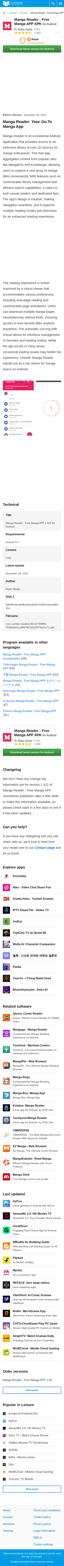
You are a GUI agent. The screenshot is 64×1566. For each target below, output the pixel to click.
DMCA (37, 1537)
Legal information (44, 1530)
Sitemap (8, 1530)
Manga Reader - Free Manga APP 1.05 (27, 1380)
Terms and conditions (46, 1510)
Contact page (44, 847)
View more (32, 1390)
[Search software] (53, 3)
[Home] (4, 13)
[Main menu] (60, 3)
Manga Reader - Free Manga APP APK (35, 733)
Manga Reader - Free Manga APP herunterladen (24, 656)
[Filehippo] (13, 3)
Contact (8, 1517)
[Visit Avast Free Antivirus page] (32, 40)
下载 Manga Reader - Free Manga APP (27, 674)
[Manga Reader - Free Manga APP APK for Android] (7, 26)
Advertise (9, 1523)
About (6, 1510)
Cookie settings (43, 1544)
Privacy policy (42, 1523)
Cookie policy (42, 1517)
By (23, 29)
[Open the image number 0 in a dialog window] (18, 408)
